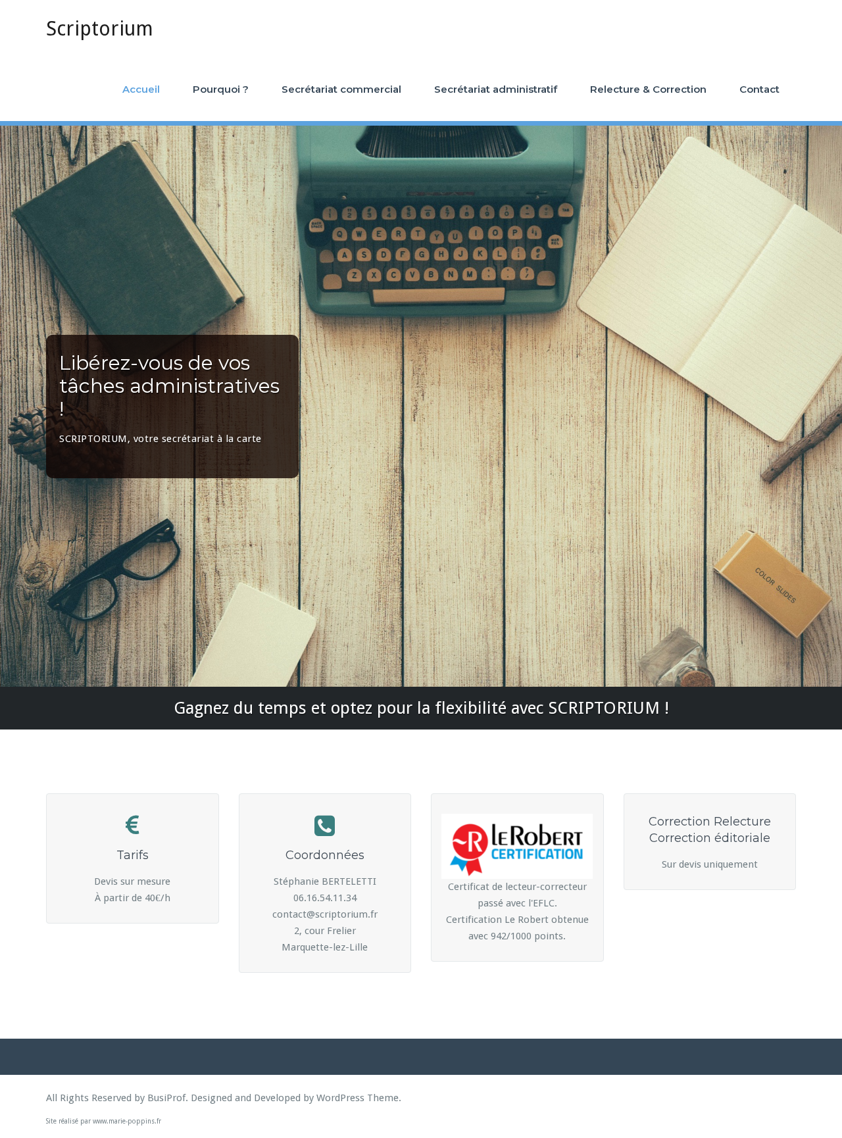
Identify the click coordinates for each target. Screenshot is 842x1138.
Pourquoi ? (221, 89)
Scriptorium (99, 28)
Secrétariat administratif (495, 89)
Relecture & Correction (648, 89)
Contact (759, 89)
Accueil (141, 89)
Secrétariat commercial (341, 89)
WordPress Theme (357, 1098)
